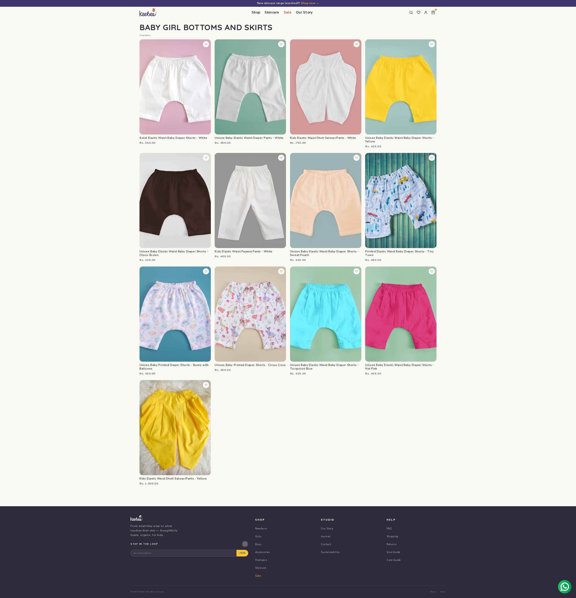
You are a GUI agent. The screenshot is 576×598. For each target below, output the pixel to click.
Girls (258, 536)
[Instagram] (245, 544)
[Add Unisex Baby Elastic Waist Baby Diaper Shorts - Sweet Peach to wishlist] (356, 158)
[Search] (411, 12)
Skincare (272, 12)
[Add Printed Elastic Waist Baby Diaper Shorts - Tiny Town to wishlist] (432, 158)
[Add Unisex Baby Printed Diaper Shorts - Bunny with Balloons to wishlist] (206, 271)
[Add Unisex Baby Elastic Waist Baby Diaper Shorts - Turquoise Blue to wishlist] (356, 271)
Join (242, 553)
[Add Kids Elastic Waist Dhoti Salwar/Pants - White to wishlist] (356, 44)
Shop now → (310, 3)
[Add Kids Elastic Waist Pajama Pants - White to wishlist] (281, 158)
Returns (392, 544)
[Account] (426, 12)
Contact (326, 544)
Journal (326, 536)
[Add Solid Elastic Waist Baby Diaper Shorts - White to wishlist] (206, 44)
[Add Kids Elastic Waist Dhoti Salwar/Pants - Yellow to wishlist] (206, 385)
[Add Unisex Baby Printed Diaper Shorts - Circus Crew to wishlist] (281, 271)
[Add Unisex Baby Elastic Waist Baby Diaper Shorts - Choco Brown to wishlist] (206, 158)
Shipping (392, 536)
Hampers (261, 560)
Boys (258, 544)
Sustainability (330, 552)
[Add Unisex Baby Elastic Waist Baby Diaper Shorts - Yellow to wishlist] (432, 44)
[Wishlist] (418, 12)
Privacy (433, 592)
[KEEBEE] (148, 12)
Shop (256, 12)
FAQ (389, 528)
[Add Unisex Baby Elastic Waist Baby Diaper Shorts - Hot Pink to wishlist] (432, 271)
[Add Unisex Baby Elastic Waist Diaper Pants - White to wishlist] (281, 44)
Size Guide (393, 552)
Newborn (261, 528)
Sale (287, 12)
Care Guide (394, 560)
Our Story (304, 12)
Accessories (262, 552)
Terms (443, 592)
